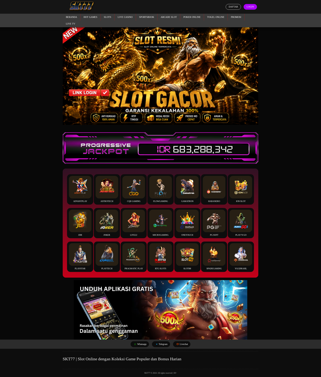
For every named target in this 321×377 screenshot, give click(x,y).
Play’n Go (240, 235)
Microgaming (161, 235)
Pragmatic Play (134, 268)
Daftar (233, 7)
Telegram (163, 344)
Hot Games (90, 17)
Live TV (70, 24)
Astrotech (106, 201)
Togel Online (215, 17)
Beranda (71, 17)
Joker (106, 235)
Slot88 (187, 268)
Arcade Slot (169, 17)
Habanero (214, 201)
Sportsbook (146, 17)
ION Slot (241, 201)
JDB (80, 235)
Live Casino (125, 17)
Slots (107, 17)
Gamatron (187, 201)
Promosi (236, 17)
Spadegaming (214, 268)
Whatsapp (141, 344)
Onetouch (187, 235)
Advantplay (80, 201)
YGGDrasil (241, 268)
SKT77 (147, 373)
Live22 (133, 235)
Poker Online (192, 17)
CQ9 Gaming (133, 201)
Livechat (184, 344)
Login (250, 7)
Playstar (80, 268)
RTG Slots (160, 268)
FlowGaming (160, 201)
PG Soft (214, 235)
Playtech (106, 268)
